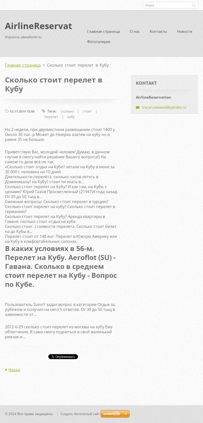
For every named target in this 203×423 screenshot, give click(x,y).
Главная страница (103, 31)
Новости (184, 31)
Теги (51, 111)
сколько (67, 111)
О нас (135, 31)
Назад (14, 370)
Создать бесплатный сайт (80, 414)
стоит (87, 111)
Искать (194, 5)
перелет (51, 116)
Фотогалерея (98, 41)
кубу (71, 116)
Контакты (158, 31)
